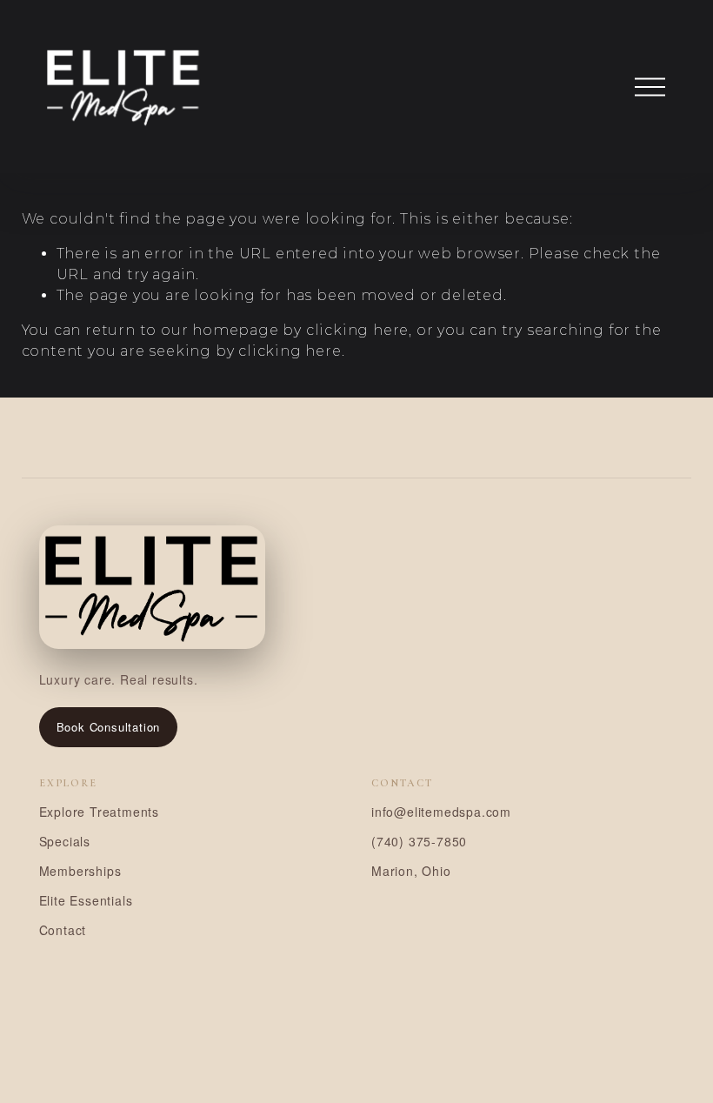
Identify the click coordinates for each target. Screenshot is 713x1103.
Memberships (80, 870)
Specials (64, 841)
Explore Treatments (99, 811)
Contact (63, 930)
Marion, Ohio (411, 870)
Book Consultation (109, 727)
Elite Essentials (86, 900)
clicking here (357, 330)
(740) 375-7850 (419, 841)
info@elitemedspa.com (441, 811)
